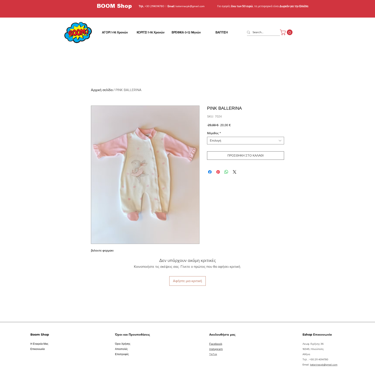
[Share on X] (234, 172)
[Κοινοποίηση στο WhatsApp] (226, 172)
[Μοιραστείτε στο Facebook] (209, 172)
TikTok (213, 354)
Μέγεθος (214, 133)
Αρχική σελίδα (102, 90)
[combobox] (245, 140)
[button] (287, 32)
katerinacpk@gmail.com (190, 6)
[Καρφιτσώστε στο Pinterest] (218, 172)
